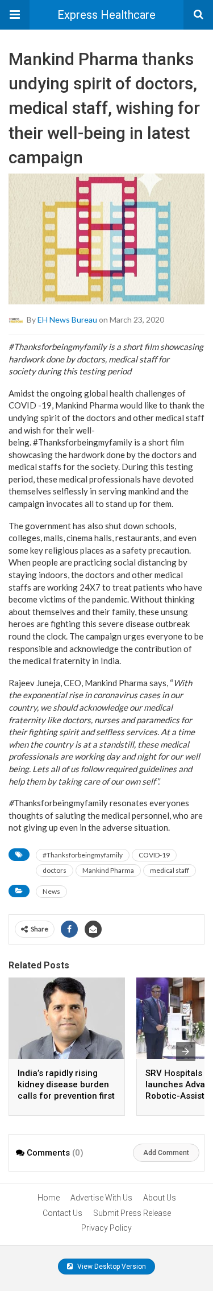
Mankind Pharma (108, 870)
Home (48, 1197)
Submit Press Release (132, 1213)
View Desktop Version (111, 1267)
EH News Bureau (67, 319)
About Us (159, 1197)
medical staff (169, 870)
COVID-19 (154, 855)
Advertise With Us (101, 1197)
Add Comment (166, 1153)
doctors (54, 870)
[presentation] (185, 1051)
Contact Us (62, 1213)
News (51, 891)
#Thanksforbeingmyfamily (83, 855)
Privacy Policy (106, 1227)
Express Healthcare (106, 15)
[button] (15, 15)
